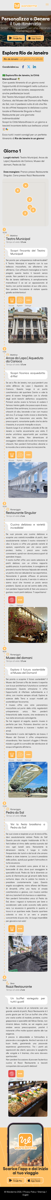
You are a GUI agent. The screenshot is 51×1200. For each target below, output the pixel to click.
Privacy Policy (29, 1192)
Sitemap (41, 1192)
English (26, 1195)
